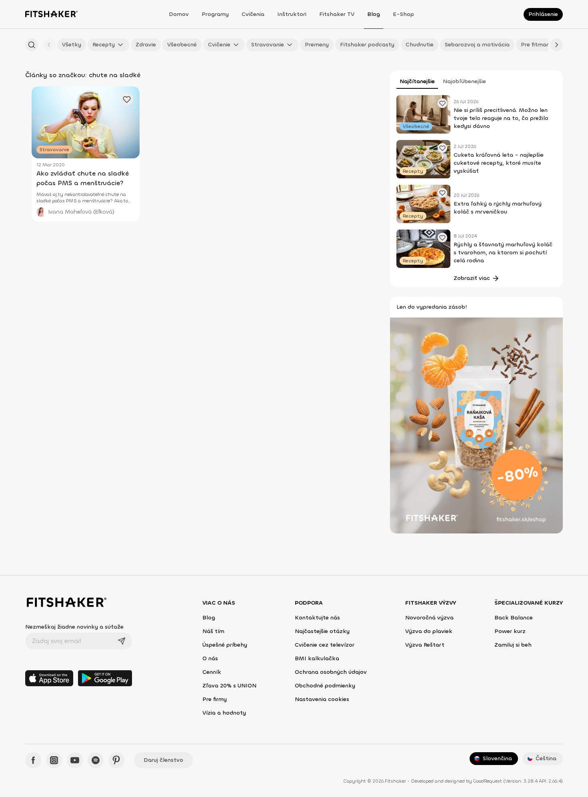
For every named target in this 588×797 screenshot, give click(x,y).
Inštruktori (291, 14)
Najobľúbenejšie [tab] (464, 81)
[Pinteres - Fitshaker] (116, 760)
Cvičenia (253, 14)
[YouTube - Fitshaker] (75, 760)
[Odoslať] (122, 641)
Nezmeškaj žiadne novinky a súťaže (74, 627)
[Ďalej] (556, 44)
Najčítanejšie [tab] (417, 81)
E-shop (403, 14)
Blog (373, 14)
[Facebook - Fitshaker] (33, 760)
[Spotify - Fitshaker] (96, 760)
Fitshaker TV (336, 14)
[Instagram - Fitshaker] (54, 760)
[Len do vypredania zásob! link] (476, 424)
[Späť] (49, 44)
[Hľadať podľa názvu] (31, 44)
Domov (179, 14)
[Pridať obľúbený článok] (442, 103)
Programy (215, 14)
